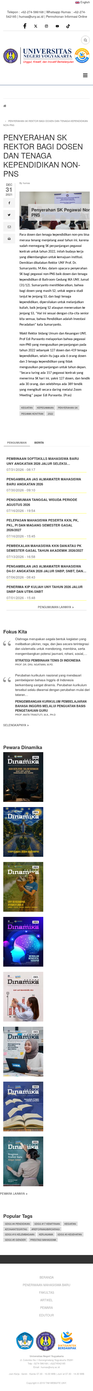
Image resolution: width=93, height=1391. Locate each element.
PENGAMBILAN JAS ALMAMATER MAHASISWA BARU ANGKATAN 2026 (43, 481)
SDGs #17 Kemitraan (47, 1223)
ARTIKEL (46, 1300)
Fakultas (46, 1292)
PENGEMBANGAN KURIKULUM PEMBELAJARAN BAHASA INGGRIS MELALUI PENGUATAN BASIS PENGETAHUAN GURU (51, 706)
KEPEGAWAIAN (45, 407)
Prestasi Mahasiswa (43, 1239)
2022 (50, 413)
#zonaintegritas (16, 1229)
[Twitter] (35, 26)
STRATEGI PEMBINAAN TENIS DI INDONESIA (47, 660)
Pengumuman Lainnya (54, 607)
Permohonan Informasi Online (66, 16)
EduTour (46, 1315)
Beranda (47, 1277)
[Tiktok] (68, 25)
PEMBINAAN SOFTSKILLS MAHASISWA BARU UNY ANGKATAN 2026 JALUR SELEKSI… (42, 461)
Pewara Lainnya (12, 1193)
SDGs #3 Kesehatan (70, 1234)
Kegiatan (27, 407)
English (85, 2)
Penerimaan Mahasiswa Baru (46, 1285)
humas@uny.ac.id (31, 16)
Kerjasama (46, 1234)
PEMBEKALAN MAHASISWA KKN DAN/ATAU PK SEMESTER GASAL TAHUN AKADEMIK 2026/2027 (44, 548)
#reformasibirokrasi (46, 1229)
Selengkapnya (14, 725)
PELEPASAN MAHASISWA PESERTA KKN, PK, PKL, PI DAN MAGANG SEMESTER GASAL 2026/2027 (42, 525)
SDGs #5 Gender (15, 1239)
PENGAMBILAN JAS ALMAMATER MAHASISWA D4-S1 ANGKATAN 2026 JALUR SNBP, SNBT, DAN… (46, 569)
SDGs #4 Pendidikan (17, 1223)
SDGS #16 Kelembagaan (19, 1234)
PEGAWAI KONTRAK (32, 413)
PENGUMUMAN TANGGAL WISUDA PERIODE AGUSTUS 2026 (41, 502)
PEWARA (46, 1307)
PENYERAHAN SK (68, 407)
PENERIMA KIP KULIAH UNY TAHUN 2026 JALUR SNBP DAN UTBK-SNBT (44, 589)
